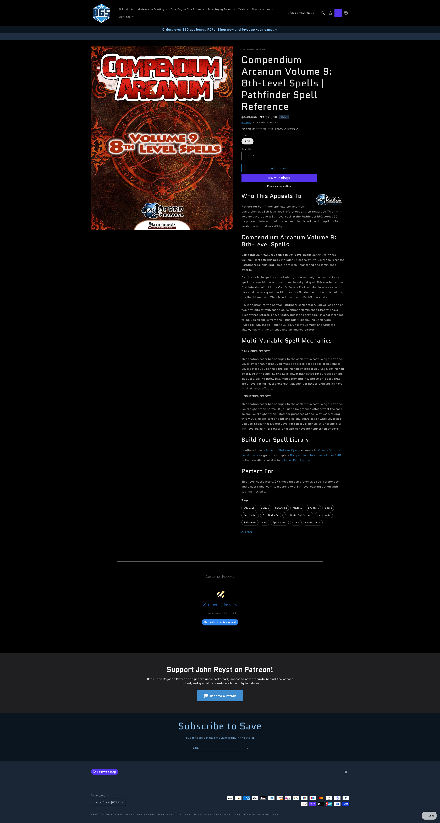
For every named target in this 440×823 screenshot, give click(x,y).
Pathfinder (250, 515)
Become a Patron (223, 696)
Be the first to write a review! (220, 622)
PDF (247, 141)
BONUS (265, 507)
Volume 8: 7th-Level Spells (281, 450)
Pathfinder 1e (270, 515)
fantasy (297, 507)
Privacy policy (183, 814)
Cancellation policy (268, 814)
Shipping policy (222, 814)
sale (264, 522)
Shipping (246, 122)
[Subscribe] (247, 748)
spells (295, 522)
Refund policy (165, 814)
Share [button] (248, 531)
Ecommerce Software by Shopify (137, 814)
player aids (324, 515)
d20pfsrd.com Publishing (253, 49)
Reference (250, 522)
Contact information (244, 814)
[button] (152, 9)
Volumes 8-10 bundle (295, 460)
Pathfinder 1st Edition (298, 515)
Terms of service (202, 814)
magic (328, 507)
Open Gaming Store (110, 814)
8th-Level (249, 507)
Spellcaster (280, 522)
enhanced (281, 507)
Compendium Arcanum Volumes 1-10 (315, 455)
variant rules (312, 522)
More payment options (279, 186)
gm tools (313, 507)
